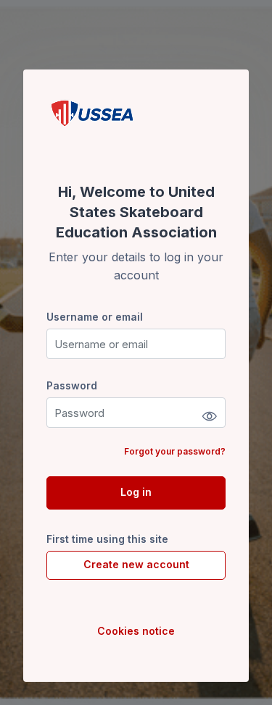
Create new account (136, 564)
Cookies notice (136, 631)
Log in (136, 492)
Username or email (94, 317)
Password (71, 385)
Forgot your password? (175, 451)
